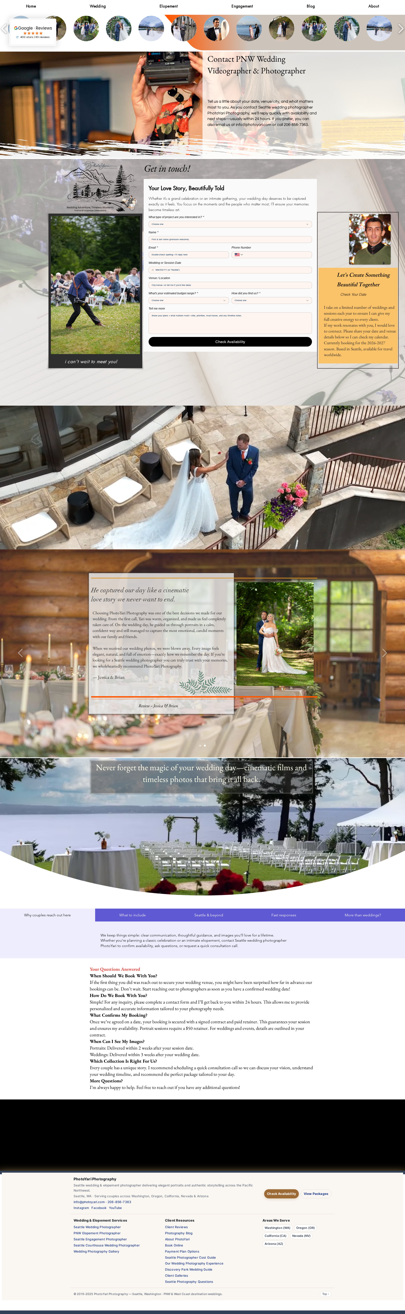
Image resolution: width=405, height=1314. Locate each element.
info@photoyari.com (253, 125)
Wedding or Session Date (165, 262)
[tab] (47, 915)
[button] (86, 28)
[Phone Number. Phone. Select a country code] (239, 255)
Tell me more (157, 308)
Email (153, 247)
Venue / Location (159, 278)
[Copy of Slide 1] (205, 746)
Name (153, 232)
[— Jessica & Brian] (200, 746)
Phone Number (241, 247)
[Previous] (20, 653)
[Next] (384, 653)
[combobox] (230, 224)
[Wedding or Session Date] (153, 270)
